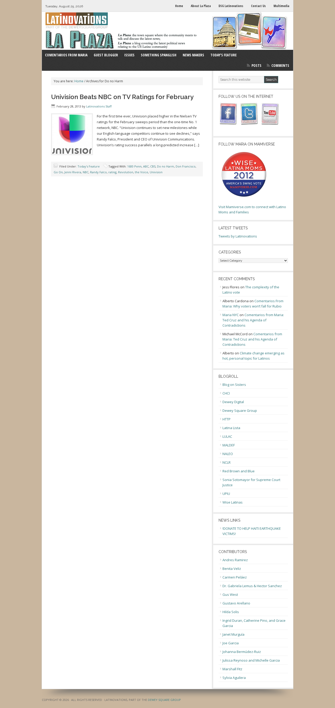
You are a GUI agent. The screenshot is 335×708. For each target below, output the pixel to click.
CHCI (226, 393)
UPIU (226, 493)
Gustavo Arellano (236, 603)
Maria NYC (230, 314)
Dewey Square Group (239, 410)
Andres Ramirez (235, 560)
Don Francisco (186, 166)
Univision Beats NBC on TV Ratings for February (122, 97)
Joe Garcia (230, 643)
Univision (156, 172)
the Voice (141, 172)
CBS (152, 166)
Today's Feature (88, 166)
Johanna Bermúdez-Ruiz (241, 651)
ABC (146, 166)
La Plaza (167, 31)
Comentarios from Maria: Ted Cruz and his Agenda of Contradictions (253, 320)
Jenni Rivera (72, 172)
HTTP (226, 419)
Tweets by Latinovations (238, 236)
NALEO (227, 453)
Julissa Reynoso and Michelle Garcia (251, 660)
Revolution (125, 172)
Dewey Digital (233, 401)
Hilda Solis (230, 611)
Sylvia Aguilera (234, 677)
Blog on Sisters (234, 384)
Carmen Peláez (234, 577)
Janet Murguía (233, 634)
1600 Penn (134, 166)
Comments (280, 65)
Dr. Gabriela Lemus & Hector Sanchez (252, 585)
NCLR (226, 462)
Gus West (230, 594)
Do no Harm (165, 166)
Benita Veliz (231, 568)
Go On (58, 172)
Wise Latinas (232, 502)
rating (112, 172)
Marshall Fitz (232, 669)
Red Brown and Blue (238, 471)
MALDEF (228, 445)
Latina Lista (231, 427)
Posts (256, 65)
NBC (85, 172)
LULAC (227, 436)
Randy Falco (98, 172)
